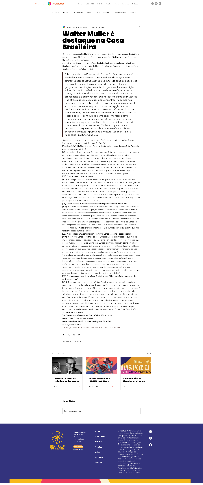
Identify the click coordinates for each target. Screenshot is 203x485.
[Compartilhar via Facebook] (63, 335)
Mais (132, 12)
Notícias (98, 462)
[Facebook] (160, 3)
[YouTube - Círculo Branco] (150, 431)
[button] (148, 12)
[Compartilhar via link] (79, 335)
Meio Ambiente (103, 12)
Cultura (66, 12)
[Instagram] (156, 3)
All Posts (55, 12)
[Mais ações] (139, 27)
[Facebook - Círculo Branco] (150, 444)
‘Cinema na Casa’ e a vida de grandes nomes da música (66, 380)
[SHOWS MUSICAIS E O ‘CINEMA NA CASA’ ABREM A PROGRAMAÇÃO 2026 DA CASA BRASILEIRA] (101, 365)
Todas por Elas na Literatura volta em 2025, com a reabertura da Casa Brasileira (135, 380)
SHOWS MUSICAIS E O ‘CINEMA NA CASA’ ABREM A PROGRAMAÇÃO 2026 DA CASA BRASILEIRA (101, 380)
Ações (97, 452)
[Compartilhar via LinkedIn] (74, 335)
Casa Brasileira (120, 12)
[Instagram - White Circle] (150, 438)
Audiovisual (78, 12)
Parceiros (99, 457)
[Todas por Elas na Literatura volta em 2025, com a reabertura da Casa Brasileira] (136, 365)
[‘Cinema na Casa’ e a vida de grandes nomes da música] (67, 365)
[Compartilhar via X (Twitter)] (69, 335)
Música (90, 12)
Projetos (98, 447)
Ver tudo (148, 353)
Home (97, 431)
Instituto (98, 442)
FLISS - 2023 (100, 437)
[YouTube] (152, 3)
